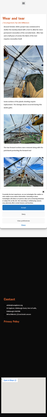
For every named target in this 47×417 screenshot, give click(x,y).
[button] (43, 192)
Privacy (23, 225)
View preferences (23, 220)
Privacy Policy (11, 321)
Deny (23, 214)
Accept (23, 207)
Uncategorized (9, 23)
